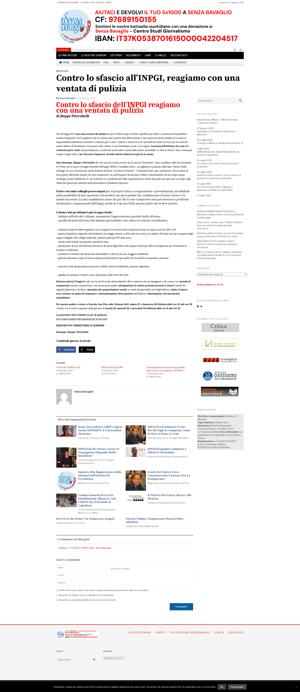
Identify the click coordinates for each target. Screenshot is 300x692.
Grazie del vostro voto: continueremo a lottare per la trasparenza (169, 475)
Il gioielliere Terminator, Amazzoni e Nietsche (216, 133)
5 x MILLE (160, 55)
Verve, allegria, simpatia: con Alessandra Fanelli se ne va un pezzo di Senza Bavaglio (219, 255)
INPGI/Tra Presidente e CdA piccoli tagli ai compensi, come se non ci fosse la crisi (169, 430)
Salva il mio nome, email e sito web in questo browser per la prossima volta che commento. (104, 590)
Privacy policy (237, 687)
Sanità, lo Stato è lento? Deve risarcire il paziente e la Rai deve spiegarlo (219, 177)
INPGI (109, 2)
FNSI (105, 62)
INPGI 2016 (62, 71)
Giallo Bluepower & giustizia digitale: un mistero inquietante (218, 153)
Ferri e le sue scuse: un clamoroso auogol (85, 519)
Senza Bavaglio (67, 98)
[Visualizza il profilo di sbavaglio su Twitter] (201, 306)
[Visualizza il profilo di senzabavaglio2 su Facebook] (198, 306)
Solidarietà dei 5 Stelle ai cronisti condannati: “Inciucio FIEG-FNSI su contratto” (110, 50)
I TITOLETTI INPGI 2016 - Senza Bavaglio (90, 548)
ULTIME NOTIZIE (67, 55)
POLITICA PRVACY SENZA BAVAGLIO (190, 632)
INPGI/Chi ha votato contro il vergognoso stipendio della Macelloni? (98, 452)
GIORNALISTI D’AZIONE (67, 2)
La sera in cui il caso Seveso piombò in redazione (218, 165)
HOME (66, 62)
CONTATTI (160, 632)
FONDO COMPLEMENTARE (153, 62)
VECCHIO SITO (178, 55)
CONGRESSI (179, 62)
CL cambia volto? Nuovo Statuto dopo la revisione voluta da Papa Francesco (220, 225)
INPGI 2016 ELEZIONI (112, 367)
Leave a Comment (68, 559)
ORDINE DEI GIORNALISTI (86, 62)
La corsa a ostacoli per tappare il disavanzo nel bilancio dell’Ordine (215, 188)
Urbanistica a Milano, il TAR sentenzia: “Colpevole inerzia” (217, 121)
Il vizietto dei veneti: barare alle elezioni (170, 497)
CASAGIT (129, 62)
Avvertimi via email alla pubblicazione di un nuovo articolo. (87, 600)
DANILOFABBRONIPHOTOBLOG (214, 211)
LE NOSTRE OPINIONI (93, 55)
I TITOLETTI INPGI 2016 (68, 367)
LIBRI (148, 55)
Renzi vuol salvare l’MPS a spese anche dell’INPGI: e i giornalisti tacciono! (100, 430)
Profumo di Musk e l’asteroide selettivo (218, 143)
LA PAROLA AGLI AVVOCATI (92, 2)
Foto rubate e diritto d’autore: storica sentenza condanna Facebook (217, 244)
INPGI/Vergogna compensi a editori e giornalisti (167, 450)
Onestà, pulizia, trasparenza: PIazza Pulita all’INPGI (154, 520)
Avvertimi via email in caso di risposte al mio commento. (86, 595)
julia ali (200, 233)
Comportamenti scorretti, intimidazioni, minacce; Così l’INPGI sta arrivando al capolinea (97, 500)
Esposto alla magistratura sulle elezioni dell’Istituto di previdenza (99, 475)
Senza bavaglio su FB (210, 285)
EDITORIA (116, 55)
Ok (221, 687)
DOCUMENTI (133, 55)
